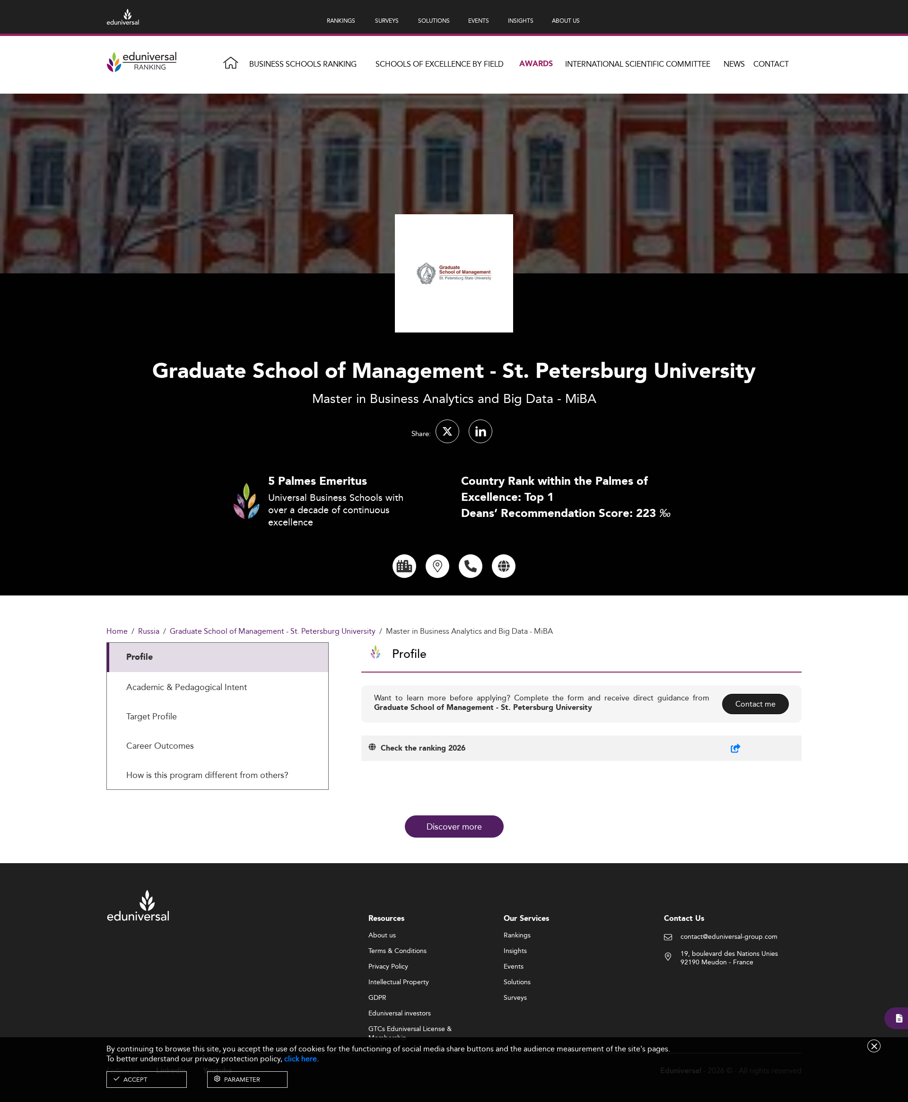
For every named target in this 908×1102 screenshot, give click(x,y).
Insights (515, 951)
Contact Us (684, 919)
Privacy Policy (388, 966)
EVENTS (478, 20)
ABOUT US (566, 20)
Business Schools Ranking (303, 64)
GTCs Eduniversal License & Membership (410, 1029)
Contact (771, 64)
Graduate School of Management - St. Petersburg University (272, 632)
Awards (536, 64)
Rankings (517, 935)
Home (117, 632)
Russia (148, 632)
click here (300, 1059)
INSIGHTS (520, 20)
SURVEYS (387, 20)
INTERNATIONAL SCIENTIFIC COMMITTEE (637, 64)
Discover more (454, 826)
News (734, 64)
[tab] (217, 657)
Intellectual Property (398, 982)
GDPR (377, 998)
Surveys (515, 998)
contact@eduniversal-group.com (729, 937)
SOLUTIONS (434, 20)
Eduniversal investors (399, 1013)
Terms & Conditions (397, 951)
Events (514, 966)
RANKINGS (341, 20)
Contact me (755, 704)
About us (382, 935)
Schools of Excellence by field (439, 64)
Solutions (517, 982)
